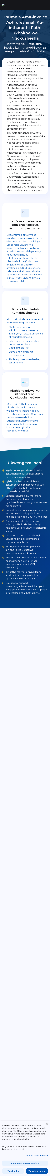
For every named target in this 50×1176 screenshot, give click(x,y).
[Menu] (45, 4)
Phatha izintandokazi (37, 1155)
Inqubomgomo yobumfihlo (25, 1163)
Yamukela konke (36, 1171)
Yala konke (13, 1171)
